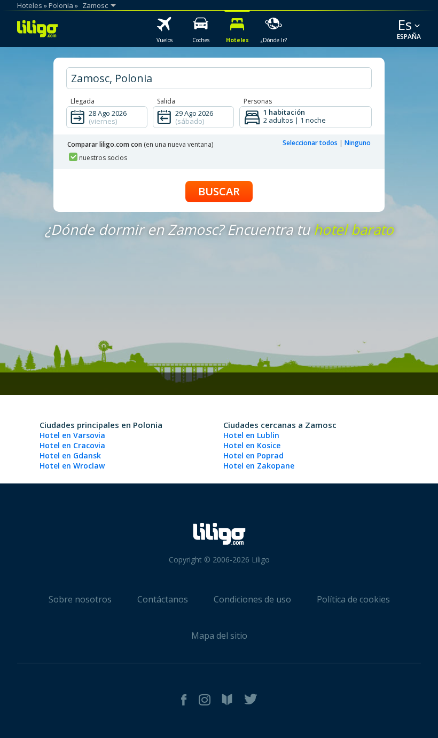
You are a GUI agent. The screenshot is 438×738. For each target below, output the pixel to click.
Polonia (61, 5)
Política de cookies (353, 599)
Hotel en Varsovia (72, 435)
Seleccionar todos (310, 142)
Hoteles (29, 5)
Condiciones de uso (252, 599)
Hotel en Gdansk (70, 455)
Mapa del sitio (219, 635)
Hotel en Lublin (251, 435)
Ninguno (358, 142)
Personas (258, 101)
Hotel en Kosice (251, 445)
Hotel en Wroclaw (72, 466)
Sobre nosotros (80, 599)
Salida (166, 101)
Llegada (83, 101)
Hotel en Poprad (253, 455)
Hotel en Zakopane (258, 466)
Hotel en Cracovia (72, 445)
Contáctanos (162, 599)
